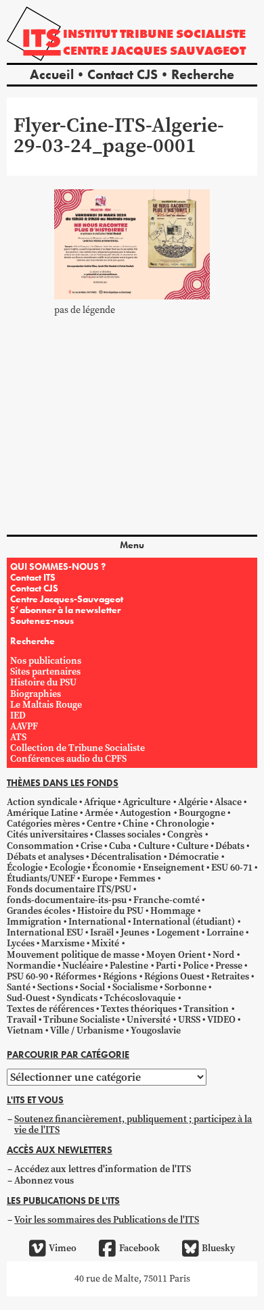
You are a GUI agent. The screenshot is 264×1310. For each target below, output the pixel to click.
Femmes (137, 878)
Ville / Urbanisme (87, 1030)
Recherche (202, 74)
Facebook (139, 1248)
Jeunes (134, 932)
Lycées (21, 943)
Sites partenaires (45, 671)
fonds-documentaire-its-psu (67, 900)
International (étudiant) (184, 921)
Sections (55, 987)
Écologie (25, 867)
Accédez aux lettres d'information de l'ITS (102, 1169)
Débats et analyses (45, 856)
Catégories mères (43, 823)
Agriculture (147, 802)
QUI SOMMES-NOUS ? (58, 566)
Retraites (230, 976)
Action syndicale (42, 802)
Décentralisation (126, 856)
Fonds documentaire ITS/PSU (69, 889)
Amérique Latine (42, 812)
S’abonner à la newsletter (65, 610)
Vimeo (62, 1248)
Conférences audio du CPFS (68, 758)
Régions (120, 976)
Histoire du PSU (43, 682)
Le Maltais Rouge (46, 704)
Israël (102, 932)
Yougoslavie (156, 1030)
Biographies (35, 693)
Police (195, 965)
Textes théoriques (139, 1008)
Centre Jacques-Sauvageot (66, 599)
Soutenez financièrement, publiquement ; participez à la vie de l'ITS (133, 1124)
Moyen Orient (176, 954)
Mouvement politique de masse (73, 954)
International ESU (45, 932)
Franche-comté (166, 900)
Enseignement (173, 867)
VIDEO (221, 1019)
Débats (229, 846)
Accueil (52, 74)
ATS (18, 737)
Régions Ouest (174, 976)
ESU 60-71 (231, 867)
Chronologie (182, 823)
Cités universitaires (47, 834)
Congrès (184, 834)
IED (18, 715)
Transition (206, 1008)
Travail (22, 1019)
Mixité (105, 943)
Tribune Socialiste (81, 1019)
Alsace (228, 802)
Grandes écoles (38, 910)
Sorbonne (185, 987)
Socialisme (135, 987)
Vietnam (25, 1030)
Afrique (100, 802)
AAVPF (24, 726)
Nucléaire (82, 965)
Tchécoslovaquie (139, 998)
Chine (135, 823)
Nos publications (45, 660)
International (97, 921)
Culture (154, 846)
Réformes (75, 976)
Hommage (172, 910)
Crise (91, 846)
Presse (228, 965)
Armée (99, 812)
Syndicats (77, 998)
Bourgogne (202, 812)
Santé (18, 987)
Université (149, 1019)
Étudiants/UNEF (41, 878)
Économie (113, 867)
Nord (223, 954)
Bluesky (218, 1248)
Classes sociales (127, 834)
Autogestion (145, 812)
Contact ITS (33, 577)
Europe (97, 878)
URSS (189, 1019)
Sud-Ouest (28, 998)
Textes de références (50, 1008)
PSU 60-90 (27, 976)
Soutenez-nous (42, 620)
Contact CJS (122, 74)
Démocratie (194, 856)
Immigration (34, 921)
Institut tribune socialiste (154, 33)
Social (92, 987)
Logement (178, 932)
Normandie (31, 965)
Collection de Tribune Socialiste (77, 748)
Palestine (129, 965)
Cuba (120, 846)
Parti (166, 965)
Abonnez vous (44, 1180)
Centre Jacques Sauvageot (154, 50)
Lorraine (225, 932)
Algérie (193, 802)
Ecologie (67, 867)
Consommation (40, 846)
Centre (101, 823)
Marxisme (63, 943)
